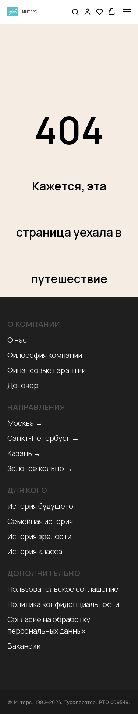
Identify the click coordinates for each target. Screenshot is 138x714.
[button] (75, 11)
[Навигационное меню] (127, 11)
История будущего (40, 506)
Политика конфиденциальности (63, 604)
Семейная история (40, 521)
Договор (22, 385)
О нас (17, 340)
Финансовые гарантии (46, 370)
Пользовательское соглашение (62, 589)
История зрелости (39, 536)
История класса (34, 551)
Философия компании (44, 355)
